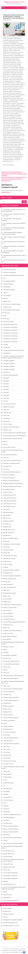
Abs (4, 278)
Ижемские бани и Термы (9, 558)
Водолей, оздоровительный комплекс (12, 486)
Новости (5, 916)
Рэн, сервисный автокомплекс (10, 737)
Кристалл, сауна (7, 610)
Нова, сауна (6, 672)
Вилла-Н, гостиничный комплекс (11, 480)
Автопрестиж (6, 372)
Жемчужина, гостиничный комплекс (12, 544)
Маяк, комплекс (7, 639)
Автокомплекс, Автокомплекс (10, 324)
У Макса (5, 840)
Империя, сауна (7, 561)
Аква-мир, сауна (7, 412)
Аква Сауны (6, 409)
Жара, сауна (6, 541)
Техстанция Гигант (7, 823)
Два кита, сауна (7, 518)
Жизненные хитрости (8, 914)
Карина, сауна (6, 581)
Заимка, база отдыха (8, 549)
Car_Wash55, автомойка (9, 281)
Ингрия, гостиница (7, 564)
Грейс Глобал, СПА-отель (9, 503)
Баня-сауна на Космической (10, 454)
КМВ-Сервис (6, 590)
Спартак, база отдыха (8, 782)
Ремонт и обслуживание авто (10, 922)
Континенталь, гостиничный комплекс (12, 604)
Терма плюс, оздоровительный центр (12, 814)
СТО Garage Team (7, 788)
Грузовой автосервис (8, 512)
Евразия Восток (7, 535)
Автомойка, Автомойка (8, 360)
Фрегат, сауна (6, 869)
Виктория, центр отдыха (9, 477)
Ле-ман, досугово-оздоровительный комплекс (14, 622)
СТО (4, 785)
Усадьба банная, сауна (8, 850)
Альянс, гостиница (7, 424)
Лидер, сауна (6, 627)
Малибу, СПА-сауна (8, 633)
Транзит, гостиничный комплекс (10, 829)
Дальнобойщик (7, 515)
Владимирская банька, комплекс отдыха (13, 483)
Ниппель (5, 669)
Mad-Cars (5, 298)
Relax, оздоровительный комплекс (11, 310)
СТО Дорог (6, 794)
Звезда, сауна (6, 552)
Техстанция (6, 820)
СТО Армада (6, 791)
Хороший (5, 881)
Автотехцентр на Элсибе (9, 404)
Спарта (5, 779)
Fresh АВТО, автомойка (9, 289)
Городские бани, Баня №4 (9, 495)
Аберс (4, 315)
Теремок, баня (6, 811)
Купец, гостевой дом (8, 616)
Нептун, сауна (6, 666)
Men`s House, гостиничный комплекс (12, 304)
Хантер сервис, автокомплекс (10, 872)
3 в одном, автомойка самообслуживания (13, 275)
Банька (5, 441)
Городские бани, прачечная (10, 500)
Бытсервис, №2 (7, 466)
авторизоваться (5, 192)
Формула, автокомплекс (9, 867)
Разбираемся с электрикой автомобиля (12, 919)
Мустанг (5, 649)
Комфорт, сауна (7, 601)
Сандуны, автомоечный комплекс (11, 743)
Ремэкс (5, 723)
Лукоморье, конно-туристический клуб (12, 630)
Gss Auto (5, 292)
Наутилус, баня (7, 658)
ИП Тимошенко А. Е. (8, 572)
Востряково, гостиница (8, 489)
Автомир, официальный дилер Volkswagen (13, 350)
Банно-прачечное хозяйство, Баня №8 (12, 438)
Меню (3, 7)
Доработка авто (7, 911)
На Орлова (6, 652)
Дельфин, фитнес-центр (9, 529)
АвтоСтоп (5, 401)
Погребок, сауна (7, 694)
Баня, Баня (6, 457)
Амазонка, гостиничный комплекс (11, 427)
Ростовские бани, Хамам (9, 732)
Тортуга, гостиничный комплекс (10, 826)
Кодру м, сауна (6, 596)
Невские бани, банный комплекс (11, 661)
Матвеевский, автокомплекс (10, 636)
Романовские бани (7, 729)
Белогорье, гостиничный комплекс (11, 463)
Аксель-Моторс (7, 418)
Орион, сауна (6, 685)
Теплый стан (6, 808)
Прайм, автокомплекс (8, 706)
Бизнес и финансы (7, 908)
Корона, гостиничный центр (10, 607)
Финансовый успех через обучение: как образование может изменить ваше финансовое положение (14, 174)
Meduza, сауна (6, 301)
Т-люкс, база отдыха (8, 800)
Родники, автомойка (8, 726)
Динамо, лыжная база (8, 532)
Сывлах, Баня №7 (7, 797)
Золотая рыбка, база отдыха (10, 555)
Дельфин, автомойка (8, 521)
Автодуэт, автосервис (8, 321)
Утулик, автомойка (7, 856)
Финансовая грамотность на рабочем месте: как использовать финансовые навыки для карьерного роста (14, 179)
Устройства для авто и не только (11, 925)
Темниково (6, 805)
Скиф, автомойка (7, 774)
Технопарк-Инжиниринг (9, 817)
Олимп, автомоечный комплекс (10, 678)
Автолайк (5, 344)
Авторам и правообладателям (10, 375)
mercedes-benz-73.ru (14, 2)
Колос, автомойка (7, 598)
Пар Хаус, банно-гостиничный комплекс (13, 688)
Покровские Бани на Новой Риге (11, 697)
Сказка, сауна (6, 771)
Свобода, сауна (7, 755)
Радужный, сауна (7, 711)
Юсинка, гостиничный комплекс (11, 900)
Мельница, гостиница (8, 646)
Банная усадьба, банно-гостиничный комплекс (14, 432)
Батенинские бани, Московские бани (12, 460)
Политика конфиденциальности (11, 700)
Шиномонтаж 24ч (7, 897)
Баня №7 (5, 444)
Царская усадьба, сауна (9, 884)
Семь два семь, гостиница (9, 760)
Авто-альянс (6, 318)
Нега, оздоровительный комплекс (11, 664)
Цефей (5, 891)
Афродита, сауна (7, 429)
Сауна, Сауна (6, 746)
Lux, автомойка (7, 295)
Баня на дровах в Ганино (9, 447)
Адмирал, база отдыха (8, 406)
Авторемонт (6, 378)
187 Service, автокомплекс (9, 269)
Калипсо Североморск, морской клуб (12, 575)
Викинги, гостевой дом (8, 474)
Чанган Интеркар (7, 894)
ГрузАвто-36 (6, 509)
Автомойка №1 (7, 353)
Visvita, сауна (6, 312)
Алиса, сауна (6, 421)
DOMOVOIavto (6, 286)
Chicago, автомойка (8, 284)
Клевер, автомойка (8, 584)
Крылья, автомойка (8, 613)
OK (24, 952)
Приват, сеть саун (7, 709)
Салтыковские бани (8, 740)
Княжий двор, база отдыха (9, 593)
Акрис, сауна (6, 415)
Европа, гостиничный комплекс (10, 538)
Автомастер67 (6, 347)
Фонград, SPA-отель (8, 864)
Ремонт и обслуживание (9, 720)
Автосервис (6, 380)
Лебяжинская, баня (8, 624)
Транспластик (6, 834)
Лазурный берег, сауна (8, 619)
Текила (5, 803)
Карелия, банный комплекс (9, 578)
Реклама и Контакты (8, 714)
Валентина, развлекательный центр (12, 472)
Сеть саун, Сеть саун (8, 763)
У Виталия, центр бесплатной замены (12, 837)
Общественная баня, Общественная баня (13, 675)
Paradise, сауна (7, 307)
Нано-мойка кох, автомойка (10, 655)
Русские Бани (6, 735)
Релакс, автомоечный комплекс (10, 717)
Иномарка (5, 567)
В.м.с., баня (6, 469)
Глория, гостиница (7, 492)
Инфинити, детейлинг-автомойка (11, 570)
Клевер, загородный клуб (9, 587)
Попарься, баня (7, 703)
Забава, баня (6, 547)
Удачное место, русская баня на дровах (13, 843)
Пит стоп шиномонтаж (8, 691)
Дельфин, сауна (7, 523)
